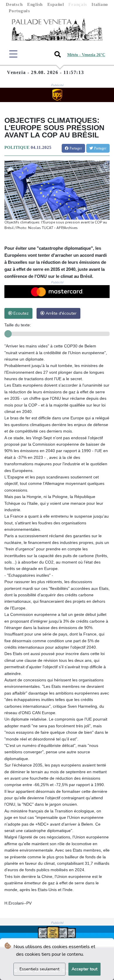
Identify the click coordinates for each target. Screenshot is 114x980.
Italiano (99, 4)
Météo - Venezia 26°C (86, 55)
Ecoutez (20, 313)
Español (55, 4)
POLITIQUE (17, 147)
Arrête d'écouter (60, 313)
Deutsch (14, 4)
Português (19, 10)
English (35, 4)
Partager (75, 148)
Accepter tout (84, 969)
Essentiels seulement (39, 969)
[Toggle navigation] (13, 54)
